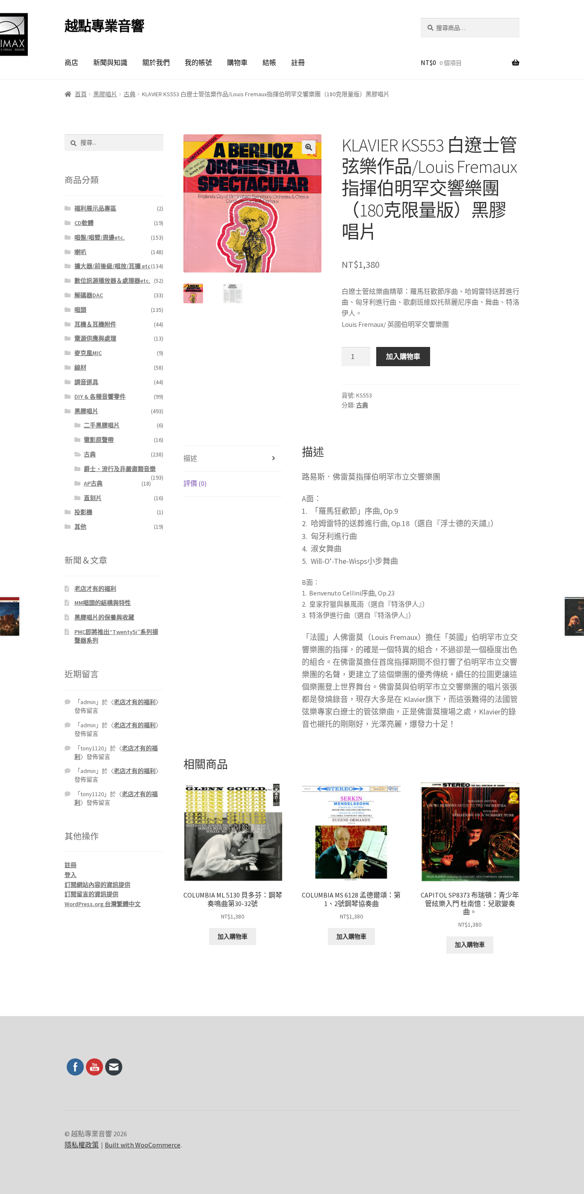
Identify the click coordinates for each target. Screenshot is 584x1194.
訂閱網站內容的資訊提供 (97, 885)
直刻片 (93, 498)
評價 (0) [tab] (194, 483)
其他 (80, 526)
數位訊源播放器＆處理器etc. (112, 280)
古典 (130, 94)
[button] (309, 147)
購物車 (237, 62)
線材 (80, 367)
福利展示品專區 (95, 208)
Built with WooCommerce (142, 1145)
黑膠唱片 (105, 94)
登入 (71, 875)
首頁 (81, 94)
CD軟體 (84, 223)
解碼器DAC (88, 295)
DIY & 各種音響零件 (100, 396)
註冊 (298, 62)
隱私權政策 (82, 1145)
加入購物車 (403, 356)
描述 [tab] (190, 458)
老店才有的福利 (95, 589)
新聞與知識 (110, 62)
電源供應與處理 (95, 338)
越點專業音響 (104, 26)
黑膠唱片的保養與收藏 (104, 617)
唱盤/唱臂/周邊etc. (99, 237)
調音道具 (86, 382)
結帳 (269, 62)
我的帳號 (198, 62)
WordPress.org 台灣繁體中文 (103, 904)
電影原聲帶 (99, 440)
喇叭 (80, 252)
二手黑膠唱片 (102, 425)
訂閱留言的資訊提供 (91, 894)
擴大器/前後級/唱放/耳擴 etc (112, 266)
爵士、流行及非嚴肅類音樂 (120, 469)
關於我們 (156, 62)
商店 (71, 62)
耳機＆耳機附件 (95, 324)
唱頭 (80, 310)
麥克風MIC (88, 353)
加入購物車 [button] (233, 936)
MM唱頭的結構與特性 (102, 603)
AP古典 (93, 483)
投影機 (83, 512)
